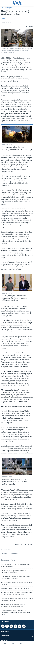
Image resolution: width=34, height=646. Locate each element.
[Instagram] (13, 643)
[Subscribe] (23, 626)
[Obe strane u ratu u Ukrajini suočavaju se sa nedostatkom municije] (17, 134)
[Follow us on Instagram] (15, 626)
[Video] (21, 643)
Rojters (3, 19)
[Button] (29, 26)
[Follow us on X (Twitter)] (7, 626)
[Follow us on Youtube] (11, 626)
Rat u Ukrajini (6, 8)
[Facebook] (5, 643)
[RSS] (19, 626)
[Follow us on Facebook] (3, 626)
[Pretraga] (29, 643)
